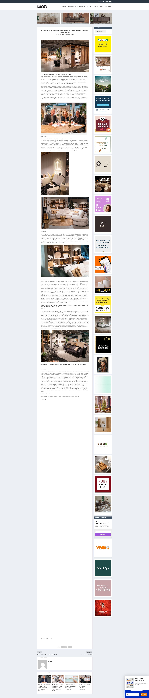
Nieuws (72, 34)
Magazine (89, 6)
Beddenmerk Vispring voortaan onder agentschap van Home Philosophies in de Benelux (44, 687)
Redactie (63, 34)
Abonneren (63, 6)
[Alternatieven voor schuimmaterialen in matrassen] (71, 679)
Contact (101, 6)
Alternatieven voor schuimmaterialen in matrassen (70, 686)
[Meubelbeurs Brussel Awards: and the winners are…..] (85, 679)
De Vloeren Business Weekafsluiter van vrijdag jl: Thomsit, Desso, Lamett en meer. (57, 687)
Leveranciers (108, 6)
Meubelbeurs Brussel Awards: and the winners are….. (84, 686)
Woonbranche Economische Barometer (76, 6)
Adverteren (95, 6)
